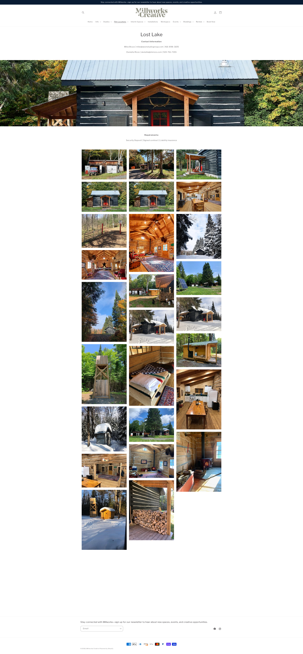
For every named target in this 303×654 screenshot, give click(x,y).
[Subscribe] (120, 628)
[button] (83, 12)
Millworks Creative (92, 648)
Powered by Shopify (106, 648)
